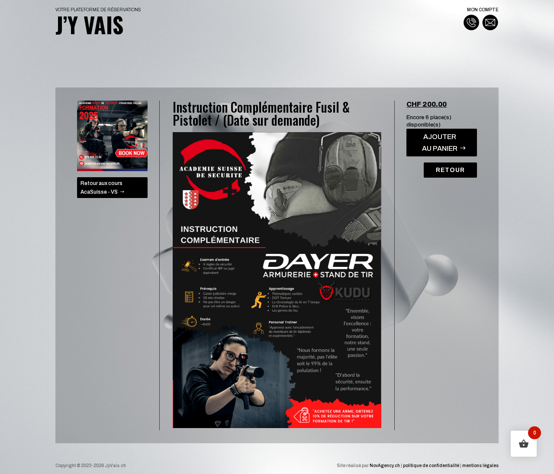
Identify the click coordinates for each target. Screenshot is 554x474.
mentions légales (480, 465)
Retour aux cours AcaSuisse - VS (101, 187)
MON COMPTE (483, 9)
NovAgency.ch (385, 465)
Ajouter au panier (439, 142)
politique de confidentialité (431, 465)
